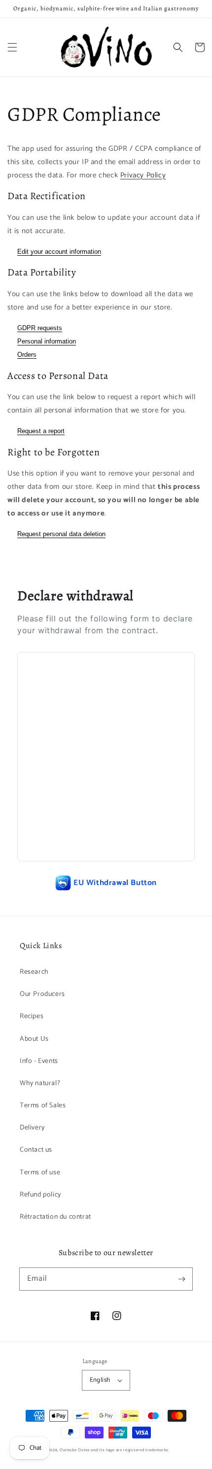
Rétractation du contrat (55, 1217)
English (100, 1380)
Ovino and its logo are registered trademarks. (124, 1450)
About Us (34, 1039)
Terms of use (40, 1172)
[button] (12, 47)
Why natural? (40, 1083)
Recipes (31, 1016)
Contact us (36, 1150)
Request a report (41, 431)
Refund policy (40, 1194)
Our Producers (42, 994)
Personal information (46, 341)
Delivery (32, 1127)
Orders (26, 354)
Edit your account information (59, 251)
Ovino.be (68, 1450)
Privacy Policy (143, 175)
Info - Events (39, 1061)
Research (34, 972)
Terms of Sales (43, 1105)
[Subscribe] (181, 1279)
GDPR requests (39, 328)
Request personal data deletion (61, 534)
